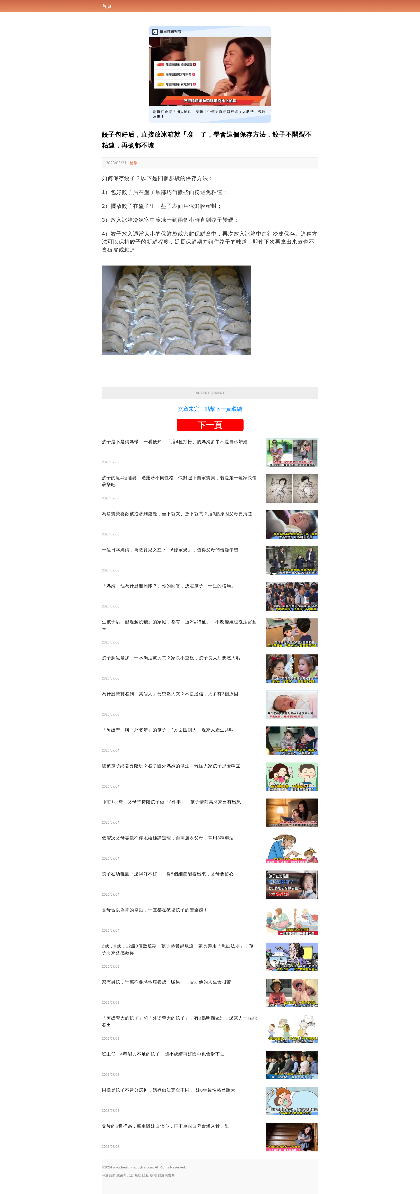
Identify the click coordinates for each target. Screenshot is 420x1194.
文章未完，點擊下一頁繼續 (210, 409)
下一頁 (210, 425)
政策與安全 (124, 1175)
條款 (137, 1175)
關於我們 (108, 1175)
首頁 (107, 6)
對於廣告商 (166, 1175)
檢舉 (134, 162)
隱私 (145, 1175)
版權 (153, 1175)
